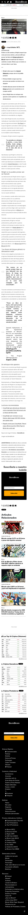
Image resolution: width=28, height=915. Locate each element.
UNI (2, 680)
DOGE (23, 5)
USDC (3, 645)
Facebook (9, 793)
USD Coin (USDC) (12, 836)
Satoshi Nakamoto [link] (13, 164)
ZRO (2, 667)
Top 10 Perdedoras (12, 825)
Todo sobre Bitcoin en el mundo (15, 865)
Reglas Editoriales (10, 785)
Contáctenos (9, 774)
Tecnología (8, 809)
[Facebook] (6, 38)
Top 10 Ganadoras (12, 823)
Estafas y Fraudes (10, 893)
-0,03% (3, 5)
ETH (2, 643)
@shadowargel (5, 50)
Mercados (8, 805)
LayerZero (8, 667)
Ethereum (7, 643)
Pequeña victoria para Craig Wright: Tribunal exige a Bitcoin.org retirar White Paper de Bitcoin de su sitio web (14, 426)
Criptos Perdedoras (10, 691)
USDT (3, 639)
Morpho (8, 669)
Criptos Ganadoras (10, 664)
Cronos (6, 705)
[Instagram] (8, 38)
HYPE (10, 5)
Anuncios (8, 776)
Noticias (7, 754)
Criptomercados (11, 751)
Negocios (8, 807)
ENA (2, 674)
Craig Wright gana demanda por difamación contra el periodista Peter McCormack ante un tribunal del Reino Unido (14, 410)
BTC (2, 641)
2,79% (17, 5)
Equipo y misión (10, 787)
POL (2, 699)
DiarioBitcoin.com (23, 659)
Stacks (8, 671)
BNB (2, 651)
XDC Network (7, 707)
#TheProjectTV (11, 349)
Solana (7, 649)
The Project (21, 123)
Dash (8, 682)
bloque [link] (5, 89)
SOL (2, 649)
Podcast (9, 767)
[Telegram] (13, 38)
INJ (2, 684)
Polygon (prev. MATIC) (9, 699)
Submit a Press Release (12, 782)
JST (2, 697)
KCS (2, 701)
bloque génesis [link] (17, 57)
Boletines (8, 869)
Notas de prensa (10, 811)
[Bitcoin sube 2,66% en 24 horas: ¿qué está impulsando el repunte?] (13, 576)
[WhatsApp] (4, 38)
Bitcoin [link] (3, 59)
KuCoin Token (7, 701)
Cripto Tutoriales (10, 762)
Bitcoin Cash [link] (18, 243)
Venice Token (7, 694)
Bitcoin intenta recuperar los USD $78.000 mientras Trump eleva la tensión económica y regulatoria (13, 612)
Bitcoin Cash (7, 711)
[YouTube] (10, 38)
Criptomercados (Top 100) (14, 820)
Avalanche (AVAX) (12, 847)
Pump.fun (8, 676)
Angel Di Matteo (11, 47)
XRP (2, 647)
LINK (3, 703)
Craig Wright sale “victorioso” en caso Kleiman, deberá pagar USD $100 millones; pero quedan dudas (14, 418)
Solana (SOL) (10, 840)
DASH (3, 682)
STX (2, 671)
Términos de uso (10, 904)
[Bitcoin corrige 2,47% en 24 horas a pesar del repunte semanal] (13, 528)
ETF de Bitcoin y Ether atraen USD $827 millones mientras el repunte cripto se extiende (12, 563)
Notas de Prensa (10, 758)
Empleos (8, 789)
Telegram (9, 795)
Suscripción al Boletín (12, 867)
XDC (3, 707)
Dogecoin (7, 654)
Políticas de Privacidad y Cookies (15, 906)
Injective (8, 684)
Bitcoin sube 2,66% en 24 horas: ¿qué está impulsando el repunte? (13, 587)
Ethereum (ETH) (11, 832)
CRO (2, 705)
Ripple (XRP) (10, 834)
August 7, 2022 (11, 360)
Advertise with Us (10, 778)
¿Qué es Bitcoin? (10, 898)
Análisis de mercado (5, 536)
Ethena (8, 674)
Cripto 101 (8, 896)
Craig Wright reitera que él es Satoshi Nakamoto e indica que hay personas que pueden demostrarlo (14, 26)
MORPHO (3, 669)
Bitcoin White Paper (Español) (14, 902)
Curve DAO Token (8, 696)
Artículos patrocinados (12, 813)
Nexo (6, 709)
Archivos (8, 880)
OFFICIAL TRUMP (9, 656)
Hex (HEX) (9, 845)
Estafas (7, 756)
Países (7, 803)
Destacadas (9, 860)
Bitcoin (2, 17)
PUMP (3, 676)
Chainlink (6, 703)
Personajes (8, 862)
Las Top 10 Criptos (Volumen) (14, 636)
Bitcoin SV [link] (4, 246)
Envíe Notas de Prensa (12, 780)
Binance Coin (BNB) (12, 849)
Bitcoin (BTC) (10, 829)
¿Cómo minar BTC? (11, 900)
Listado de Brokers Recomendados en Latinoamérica (11, 885)
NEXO (3, 709)
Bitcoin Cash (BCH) (12, 838)
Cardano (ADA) (11, 842)
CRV (2, 696)
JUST (6, 697)
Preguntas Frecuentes (12, 891)
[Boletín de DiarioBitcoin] (16, 38)
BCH (2, 711)
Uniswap (8, 680)
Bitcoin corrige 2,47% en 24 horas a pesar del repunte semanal (13, 539)
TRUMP (3, 656)
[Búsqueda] (5, 2)
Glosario (7, 765)
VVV (2, 694)
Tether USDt (8, 639)
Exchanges (8, 760)
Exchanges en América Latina (14, 889)
